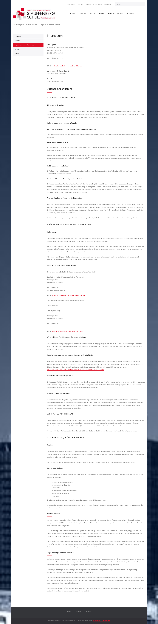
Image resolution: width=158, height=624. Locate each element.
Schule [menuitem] (92, 14)
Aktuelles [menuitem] (82, 14)
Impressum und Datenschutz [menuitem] (24, 45)
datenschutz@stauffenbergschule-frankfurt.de (67, 331)
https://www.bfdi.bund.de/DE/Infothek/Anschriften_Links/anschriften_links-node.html (75, 370)
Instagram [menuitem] (107, 4)
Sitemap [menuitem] (17, 49)
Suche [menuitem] (17, 54)
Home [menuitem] (72, 14)
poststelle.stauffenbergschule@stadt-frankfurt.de (68, 66)
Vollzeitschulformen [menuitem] (116, 14)
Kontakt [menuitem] (130, 14)
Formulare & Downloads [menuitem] (94, 4)
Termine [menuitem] (80, 4)
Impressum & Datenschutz (101, 621)
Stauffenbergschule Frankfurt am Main (25, 25)
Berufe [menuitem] (101, 14)
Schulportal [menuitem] (71, 4)
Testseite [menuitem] (18, 36)
